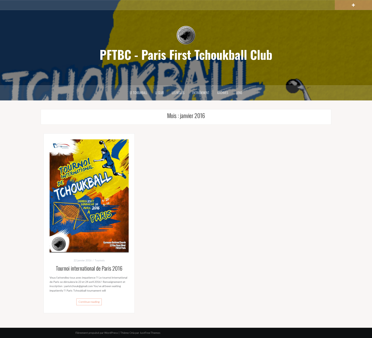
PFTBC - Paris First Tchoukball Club (186, 54)
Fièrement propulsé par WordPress (97, 332)
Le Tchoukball (138, 92)
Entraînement (200, 92)
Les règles (178, 92)
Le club (159, 92)
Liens (239, 92)
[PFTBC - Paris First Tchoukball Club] (186, 35)
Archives (222, 92)
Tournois (100, 260)
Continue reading (89, 301)
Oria (132, 332)
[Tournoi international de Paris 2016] (89, 195)
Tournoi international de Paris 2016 (89, 268)
